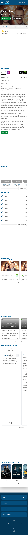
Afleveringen (20, 26)
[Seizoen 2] (14, 200)
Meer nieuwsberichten (20, 341)
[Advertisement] (14, 50)
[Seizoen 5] (14, 212)
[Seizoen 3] (14, 204)
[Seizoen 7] (14, 220)
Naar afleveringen (22, 224)
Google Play (19, 523)
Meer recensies (22, 282)
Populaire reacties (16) (9, 346)
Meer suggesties (22, 483)
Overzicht (5, 26)
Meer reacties (22, 427)
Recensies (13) (6, 259)
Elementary (7, 11)
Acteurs (12, 26)
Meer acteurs (23, 188)
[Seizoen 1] (14, 196)
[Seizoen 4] (14, 208)
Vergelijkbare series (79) (10, 462)
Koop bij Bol (4, 132)
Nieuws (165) (6, 316)
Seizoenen (5, 192)
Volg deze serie (7, 18)
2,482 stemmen (4, 33)
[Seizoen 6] (14, 216)
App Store (10, 523)
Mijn (7, 3)
